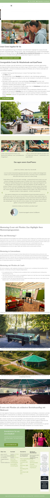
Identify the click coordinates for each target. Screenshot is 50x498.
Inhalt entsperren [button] (44, 478)
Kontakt (32, 464)
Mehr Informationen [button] (44, 474)
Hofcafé (8, 94)
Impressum (33, 467)
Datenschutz (33, 466)
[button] (11, 6)
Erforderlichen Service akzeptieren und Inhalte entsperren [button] (44, 485)
